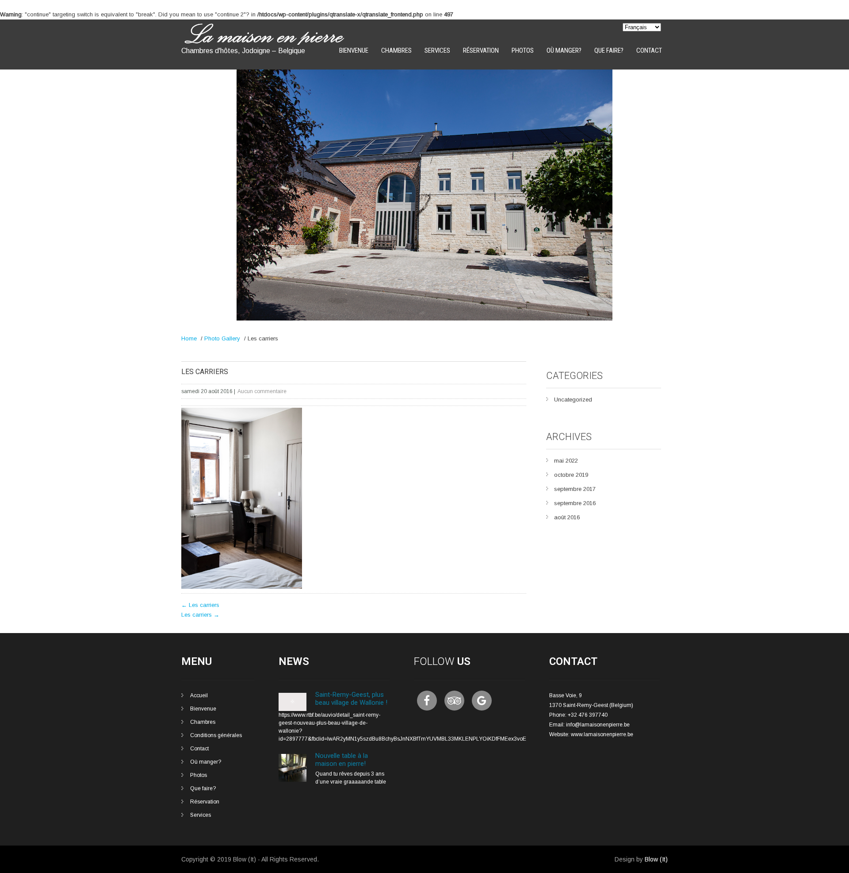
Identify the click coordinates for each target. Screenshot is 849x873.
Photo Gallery (222, 338)
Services (437, 50)
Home (189, 338)
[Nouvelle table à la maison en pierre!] (292, 780)
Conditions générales (216, 735)
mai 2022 (566, 460)
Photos (523, 50)
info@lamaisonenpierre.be (598, 725)
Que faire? (608, 50)
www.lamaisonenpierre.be (602, 734)
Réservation (481, 50)
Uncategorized (573, 399)
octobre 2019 (571, 474)
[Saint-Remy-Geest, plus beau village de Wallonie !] (292, 709)
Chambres (396, 50)
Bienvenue (353, 50)
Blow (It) (656, 859)
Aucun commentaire (262, 391)
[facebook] (427, 701)
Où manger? (564, 50)
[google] (482, 701)
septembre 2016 (575, 503)
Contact (649, 50)
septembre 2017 (575, 489)
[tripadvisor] (454, 701)
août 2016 (567, 517)
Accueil (199, 695)
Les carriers (200, 605)
